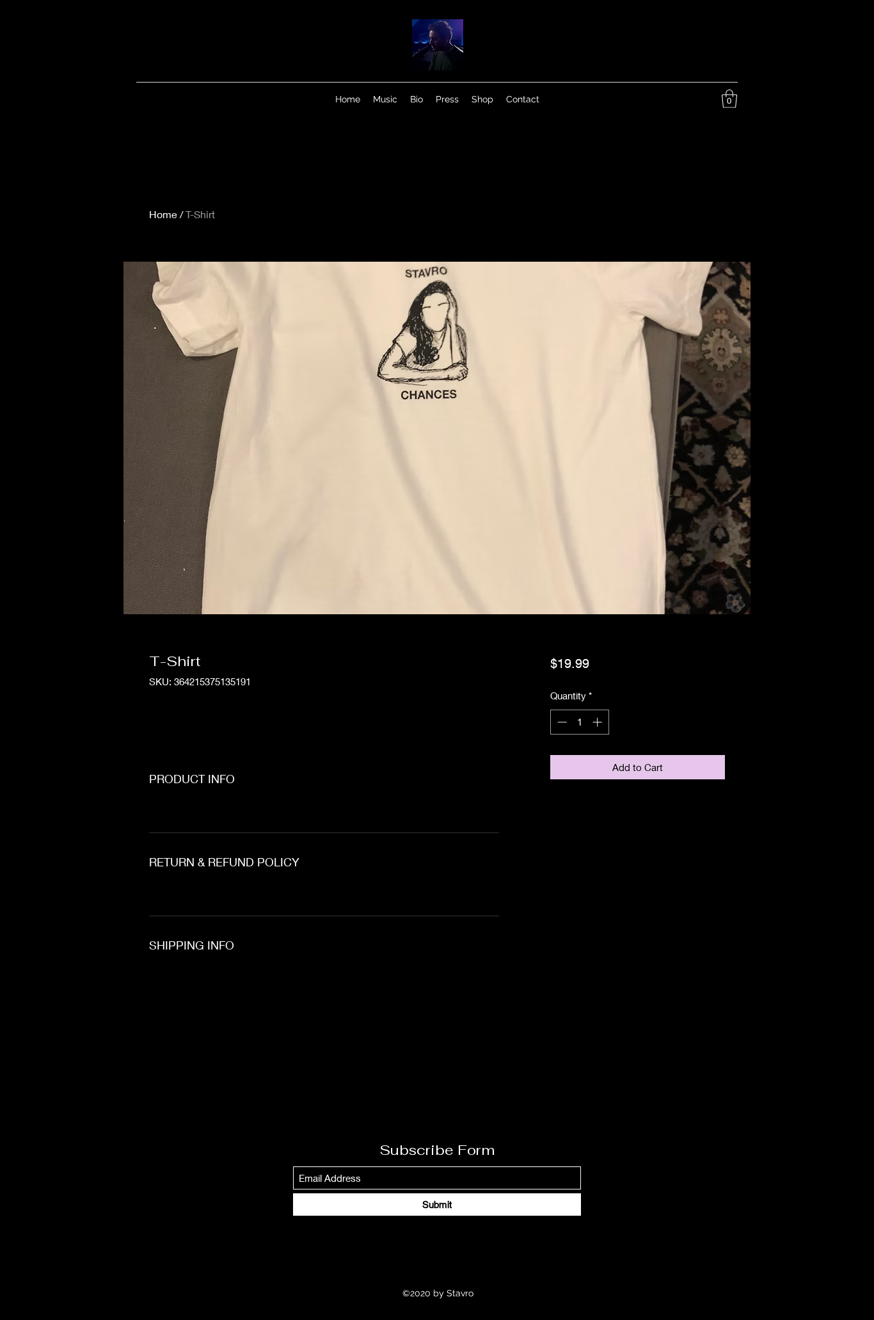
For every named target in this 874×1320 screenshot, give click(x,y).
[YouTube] (653, 99)
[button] (729, 99)
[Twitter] (710, 99)
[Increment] (598, 722)
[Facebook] (672, 99)
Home (163, 214)
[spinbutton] (579, 722)
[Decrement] (560, 722)
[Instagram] (691, 99)
